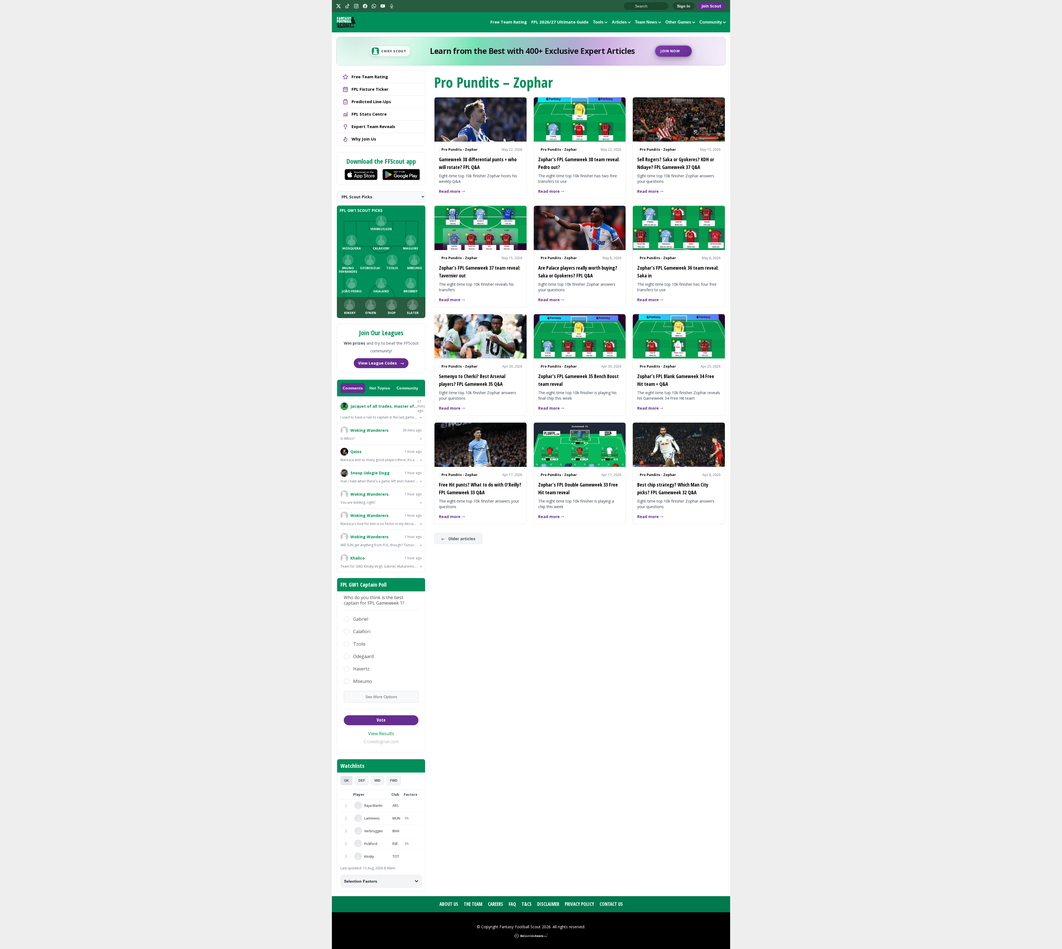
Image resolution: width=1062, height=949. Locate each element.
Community (710, 22)
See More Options (381, 697)
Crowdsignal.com (381, 741)
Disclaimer (548, 904)
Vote (381, 720)
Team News (646, 22)
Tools (598, 22)
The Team (473, 904)
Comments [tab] (353, 388)
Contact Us (611, 904)
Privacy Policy (579, 904)
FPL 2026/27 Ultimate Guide (560, 22)
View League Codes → (381, 363)
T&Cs (527, 904)
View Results (381, 733)
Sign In (683, 6)
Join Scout (711, 6)
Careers (495, 904)
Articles (619, 22)
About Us (448, 904)
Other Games (678, 22)
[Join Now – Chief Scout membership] (531, 51)
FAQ (512, 904)
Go (630, 6)
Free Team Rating (508, 22)
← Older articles (458, 538)
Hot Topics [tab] (379, 388)
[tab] (346, 780)
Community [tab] (407, 388)
